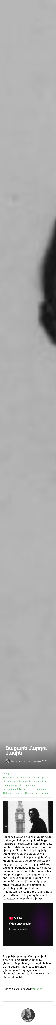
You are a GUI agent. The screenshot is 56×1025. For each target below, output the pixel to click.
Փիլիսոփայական (12, 793)
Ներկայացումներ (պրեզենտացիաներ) (24, 781)
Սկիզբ (6, 773)
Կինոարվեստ (29, 761)
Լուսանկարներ (38, 789)
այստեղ (37, 988)
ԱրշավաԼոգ (31, 793)
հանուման (16, 761)
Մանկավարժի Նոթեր (14, 789)
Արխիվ (45, 793)
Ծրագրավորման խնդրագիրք (19, 785)
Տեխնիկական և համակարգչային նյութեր (26, 777)
